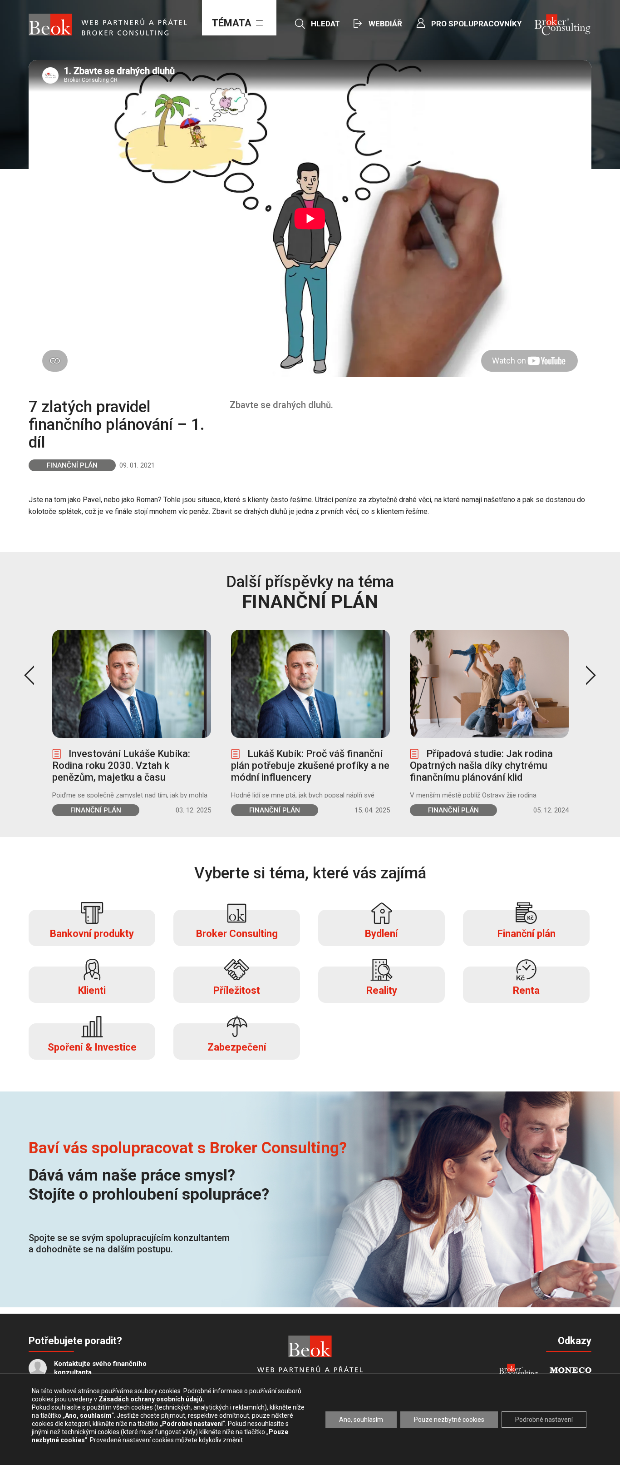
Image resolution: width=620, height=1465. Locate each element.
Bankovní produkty (92, 933)
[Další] (591, 675)
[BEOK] (310, 1346)
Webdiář (385, 23)
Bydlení (381, 933)
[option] (131, 723)
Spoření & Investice (92, 1047)
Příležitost (236, 990)
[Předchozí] (29, 675)
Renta (526, 990)
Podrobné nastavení (544, 1419)
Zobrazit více (131, 723)
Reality (381, 990)
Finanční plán (72, 465)
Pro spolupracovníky (476, 23)
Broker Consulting (237, 933)
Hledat (325, 23)
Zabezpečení (236, 1047)
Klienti (92, 990)
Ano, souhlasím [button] (361, 1419)
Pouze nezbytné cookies (449, 1419)
